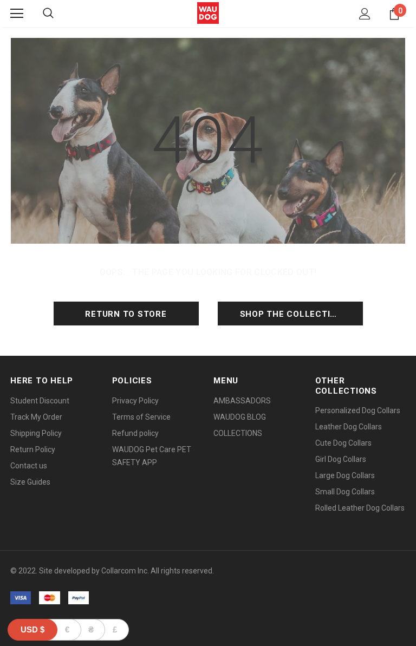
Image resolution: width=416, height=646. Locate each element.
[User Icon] (364, 13)
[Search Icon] (48, 13)
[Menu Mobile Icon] (16, 13)
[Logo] (208, 13)
